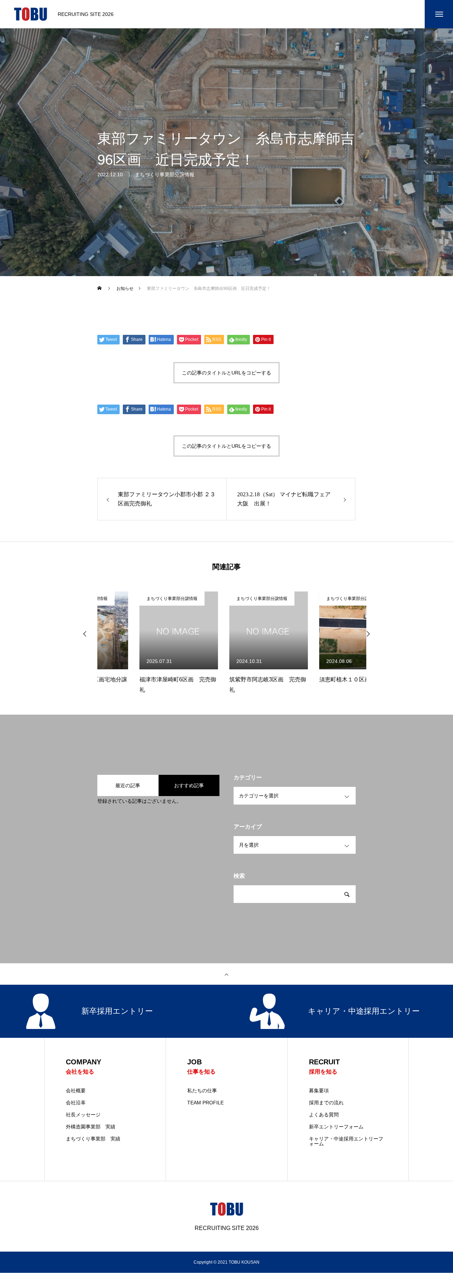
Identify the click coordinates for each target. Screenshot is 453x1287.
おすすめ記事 (189, 785)
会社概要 (76, 1090)
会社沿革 (76, 1102)
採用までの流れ (326, 1102)
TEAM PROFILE (205, 1102)
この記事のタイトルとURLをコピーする (226, 373)
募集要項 (319, 1090)
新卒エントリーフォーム (336, 1126)
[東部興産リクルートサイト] (30, 14)
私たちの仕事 (202, 1090)
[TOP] (226, 974)
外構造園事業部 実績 (90, 1126)
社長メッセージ (83, 1114)
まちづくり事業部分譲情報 (164, 174)
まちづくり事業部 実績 (93, 1138)
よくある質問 (324, 1114)
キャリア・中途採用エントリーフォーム (346, 1141)
